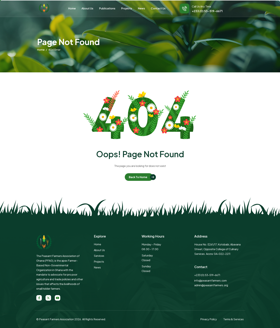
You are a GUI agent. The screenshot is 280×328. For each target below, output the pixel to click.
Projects (126, 8)
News (141, 8)
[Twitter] (48, 298)
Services (99, 255)
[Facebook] (39, 298)
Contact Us (158, 8)
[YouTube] (57, 298)
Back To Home (138, 177)
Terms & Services (233, 319)
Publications (107, 8)
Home (72, 8)
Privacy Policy (208, 319)
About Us (87, 8)
